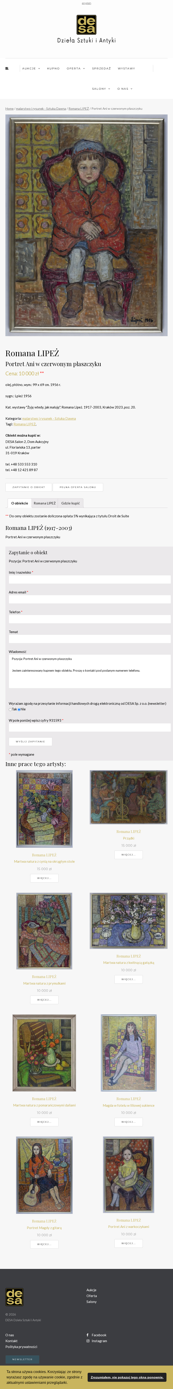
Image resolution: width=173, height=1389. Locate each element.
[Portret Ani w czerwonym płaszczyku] (86, 225)
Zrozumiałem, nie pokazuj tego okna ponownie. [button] (127, 1377)
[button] (69, 1383)
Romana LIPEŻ (78, 108)
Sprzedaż (101, 68)
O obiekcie (19, 503)
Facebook (98, 1335)
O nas (122, 88)
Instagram (99, 1341)
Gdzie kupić (70, 503)
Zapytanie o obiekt (28, 487)
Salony (99, 88)
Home (9, 108)
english (86, 3)
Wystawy (126, 68)
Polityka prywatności (21, 1347)
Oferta (74, 68)
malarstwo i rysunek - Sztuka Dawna (41, 108)
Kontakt (11, 1341)
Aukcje (29, 68)
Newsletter (22, 1359)
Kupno (53, 68)
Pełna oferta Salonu (78, 487)
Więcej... (44, 878)
